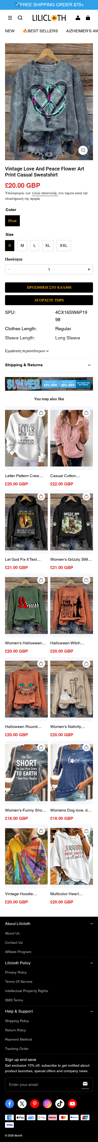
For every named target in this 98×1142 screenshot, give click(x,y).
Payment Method (18, 1039)
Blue (12, 220)
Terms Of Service (18, 982)
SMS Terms (14, 1000)
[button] (10, 18)
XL (47, 245)
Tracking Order (17, 1049)
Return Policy (15, 1030)
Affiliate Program (18, 952)
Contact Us (14, 942)
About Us (12, 933)
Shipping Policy (17, 1021)
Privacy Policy (16, 972)
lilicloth (18, 1135)
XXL (64, 245)
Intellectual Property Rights (26, 991)
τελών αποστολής (45, 193)
